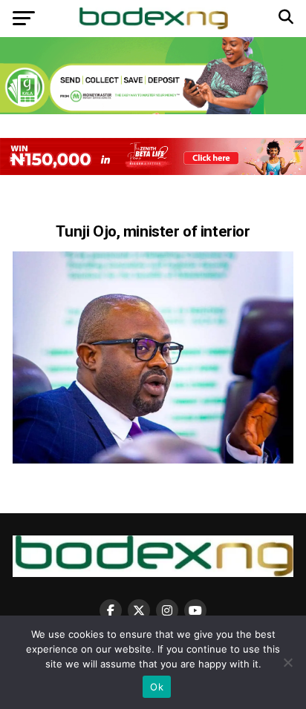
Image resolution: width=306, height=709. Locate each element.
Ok (156, 687)
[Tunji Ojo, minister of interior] (153, 459)
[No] (287, 662)
